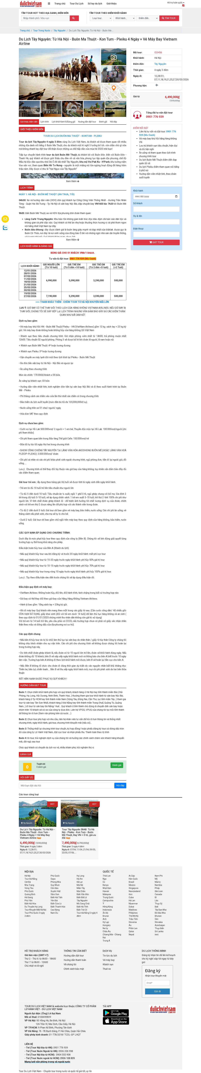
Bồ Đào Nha (160, 913)
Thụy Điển (159, 928)
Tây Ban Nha (160, 910)
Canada (158, 894)
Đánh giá (116, 765)
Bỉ (156, 897)
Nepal (131, 934)
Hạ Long (80, 876)
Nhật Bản (107, 888)
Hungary (107, 925)
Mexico (132, 885)
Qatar (131, 931)
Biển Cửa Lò (56, 903)
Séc (156, 919)
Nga (104, 879)
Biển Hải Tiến (56, 897)
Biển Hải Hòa (30, 903)
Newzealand (134, 891)
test (156, 934)
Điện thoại (138, 228)
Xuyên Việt (55, 891)
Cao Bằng (55, 910)
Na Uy (105, 928)
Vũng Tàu (29, 888)
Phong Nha (56, 882)
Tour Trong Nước (41, 30)
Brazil (131, 882)
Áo (130, 925)
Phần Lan (133, 928)
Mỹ (156, 879)
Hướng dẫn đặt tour (74, 955)
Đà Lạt (80, 882)
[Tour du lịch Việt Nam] (30, 3)
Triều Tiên (133, 919)
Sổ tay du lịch (95, 3)
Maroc (158, 882)
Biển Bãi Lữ (82, 897)
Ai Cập (132, 876)
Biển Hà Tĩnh (82, 907)
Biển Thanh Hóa (58, 907)
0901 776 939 (155, 116)
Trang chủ (59, 3)
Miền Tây (81, 888)
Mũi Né (80, 885)
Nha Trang (29, 885)
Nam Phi (159, 876)
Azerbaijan (160, 925)
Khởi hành (138, 190)
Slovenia (133, 922)
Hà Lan (132, 900)
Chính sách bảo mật (74, 968)
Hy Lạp (106, 922)
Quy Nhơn (55, 885)
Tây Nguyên (59, 30)
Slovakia (159, 922)
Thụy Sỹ (158, 903)
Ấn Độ (105, 913)
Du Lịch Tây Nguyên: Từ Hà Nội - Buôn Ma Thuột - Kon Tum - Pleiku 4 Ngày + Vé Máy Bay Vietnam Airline (37, 833)
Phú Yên (28, 900)
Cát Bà (28, 882)
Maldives (133, 910)
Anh (105, 919)
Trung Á (106, 941)
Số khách (137, 203)
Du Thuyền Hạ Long (33, 907)
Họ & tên (137, 216)
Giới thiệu (112, 3)
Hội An (80, 879)
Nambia (158, 885)
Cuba (131, 897)
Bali (156, 907)
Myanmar (133, 903)
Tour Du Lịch (76, 3)
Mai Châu (81, 891)
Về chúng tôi (70, 964)
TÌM (169, 18)
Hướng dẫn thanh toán (75, 960)
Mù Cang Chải (83, 903)
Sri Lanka (159, 931)
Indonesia (107, 910)
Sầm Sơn (55, 894)
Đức (130, 894)
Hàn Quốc (133, 879)
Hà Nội (27, 876)
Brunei (106, 916)
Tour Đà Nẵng (31, 879)
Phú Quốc (55, 876)
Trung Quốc (108, 897)
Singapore (133, 888)
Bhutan (158, 916)
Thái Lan (107, 876)
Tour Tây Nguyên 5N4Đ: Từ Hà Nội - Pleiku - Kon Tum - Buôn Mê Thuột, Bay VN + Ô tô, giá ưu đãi (79, 833)
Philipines (133, 913)
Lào (156, 900)
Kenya (105, 885)
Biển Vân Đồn (83, 894)
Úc (104, 882)
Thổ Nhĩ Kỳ (133, 916)
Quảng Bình (30, 894)
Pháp (157, 888)
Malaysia (107, 894)
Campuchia (108, 900)
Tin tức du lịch (110, 955)
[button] (23, 74)
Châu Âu (107, 931)
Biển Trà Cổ (82, 910)
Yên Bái (54, 900)
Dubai (131, 907)
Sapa (53, 879)
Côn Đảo (54, 888)
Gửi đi (157, 991)
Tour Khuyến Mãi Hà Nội (35, 910)
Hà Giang (29, 897)
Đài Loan (159, 891)
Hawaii (106, 891)
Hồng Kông (108, 907)
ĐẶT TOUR (157, 242)
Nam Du (54, 913)
